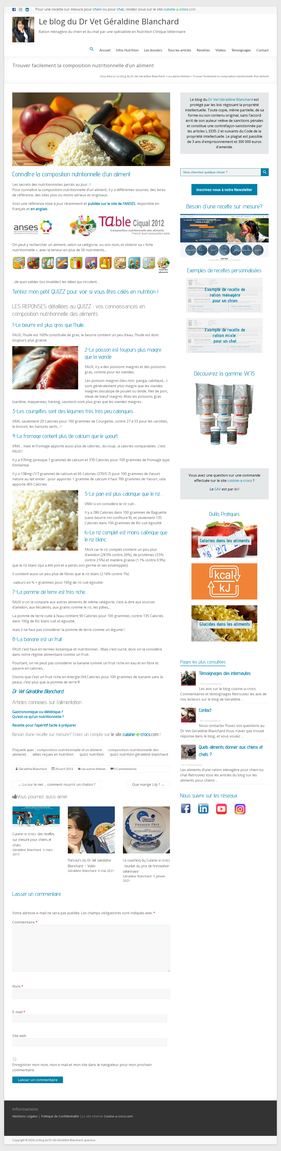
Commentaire (25, 922)
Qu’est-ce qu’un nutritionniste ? (38, 716)
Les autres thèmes (93, 769)
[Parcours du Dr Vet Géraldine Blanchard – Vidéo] (91, 808)
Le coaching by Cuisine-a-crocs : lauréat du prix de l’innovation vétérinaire (146, 865)
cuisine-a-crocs (239, 480)
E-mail (18, 1012)
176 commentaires (211, 683)
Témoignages (241, 50)
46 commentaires (210, 720)
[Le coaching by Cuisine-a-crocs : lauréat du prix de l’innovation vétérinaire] (146, 808)
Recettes (203, 50)
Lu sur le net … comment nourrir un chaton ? (56, 784)
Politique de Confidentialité (60, 1116)
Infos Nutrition (127, 50)
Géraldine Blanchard (33, 769)
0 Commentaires (125, 769)
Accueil (104, 50)
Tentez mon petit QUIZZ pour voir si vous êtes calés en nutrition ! (85, 291)
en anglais (39, 208)
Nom (17, 986)
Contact (262, 50)
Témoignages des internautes (225, 673)
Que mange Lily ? (148, 784)
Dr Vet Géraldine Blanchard (230, 99)
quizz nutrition (92, 754)
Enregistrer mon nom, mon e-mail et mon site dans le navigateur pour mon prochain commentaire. (82, 1067)
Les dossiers (153, 50)
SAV (217, 489)
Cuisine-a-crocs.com (118, 1116)
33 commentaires (191, 764)
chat (120, 9)
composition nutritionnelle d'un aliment (69, 750)
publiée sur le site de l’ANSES (111, 203)
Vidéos (220, 50)
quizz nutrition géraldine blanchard (139, 754)
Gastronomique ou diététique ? (37, 711)
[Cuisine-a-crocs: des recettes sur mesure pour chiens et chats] (36, 808)
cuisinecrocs (179, 9)
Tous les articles (179, 50)
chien (97, 9)
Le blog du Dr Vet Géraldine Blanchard (109, 21)
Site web (19, 1035)
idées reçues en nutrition (53, 754)
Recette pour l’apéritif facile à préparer (44, 725)
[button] (92, 49)
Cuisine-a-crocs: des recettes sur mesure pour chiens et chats (33, 839)
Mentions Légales (25, 1116)
